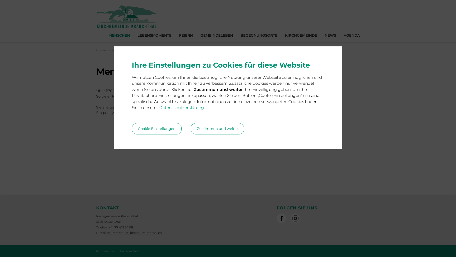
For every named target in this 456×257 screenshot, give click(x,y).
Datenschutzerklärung (181, 107)
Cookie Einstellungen (157, 128)
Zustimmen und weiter (217, 128)
